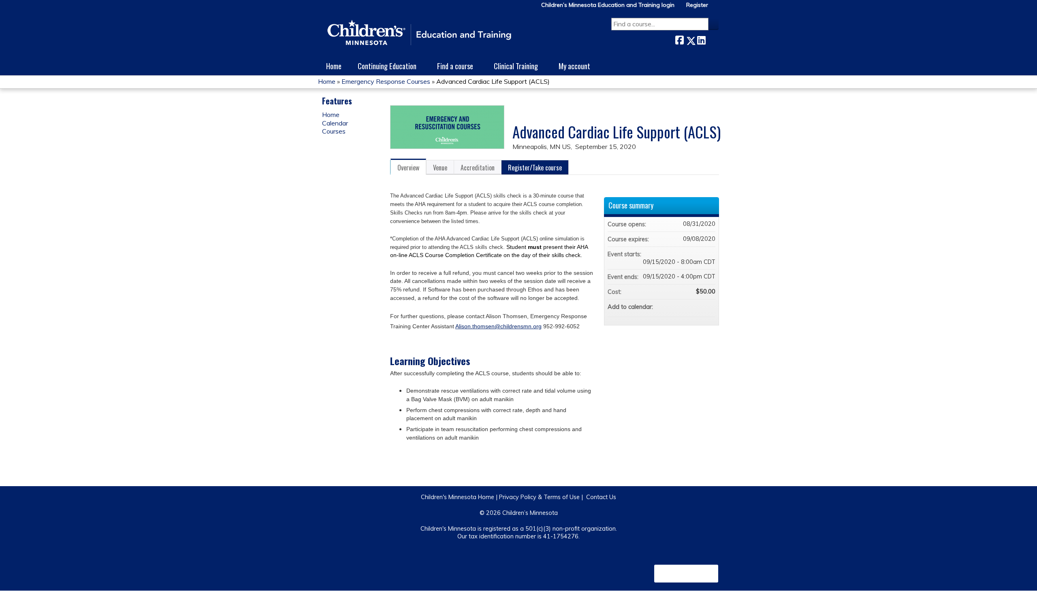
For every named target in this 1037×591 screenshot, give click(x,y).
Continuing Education (387, 65)
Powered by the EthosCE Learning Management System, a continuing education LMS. (686, 573)
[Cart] (716, 8)
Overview (408, 167)
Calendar (335, 123)
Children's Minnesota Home (457, 497)
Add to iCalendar (698, 306)
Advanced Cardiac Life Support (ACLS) (493, 81)
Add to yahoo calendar (688, 307)
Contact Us (601, 497)
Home (333, 65)
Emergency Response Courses (385, 81)
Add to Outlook (709, 307)
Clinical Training (516, 65)
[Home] (419, 33)
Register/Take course (535, 167)
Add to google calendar (677, 307)
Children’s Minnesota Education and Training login (607, 5)
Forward (712, 39)
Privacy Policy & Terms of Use (539, 497)
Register (697, 5)
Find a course (455, 65)
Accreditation (478, 167)
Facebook (679, 39)
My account (574, 65)
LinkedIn (701, 39)
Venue (440, 167)
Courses (334, 131)
